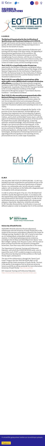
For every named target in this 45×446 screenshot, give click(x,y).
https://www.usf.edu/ (26, 268)
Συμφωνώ (6, 443)
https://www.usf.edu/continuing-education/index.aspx (19, 273)
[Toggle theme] (41, 3)
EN (37, 3)
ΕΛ (32, 3)
